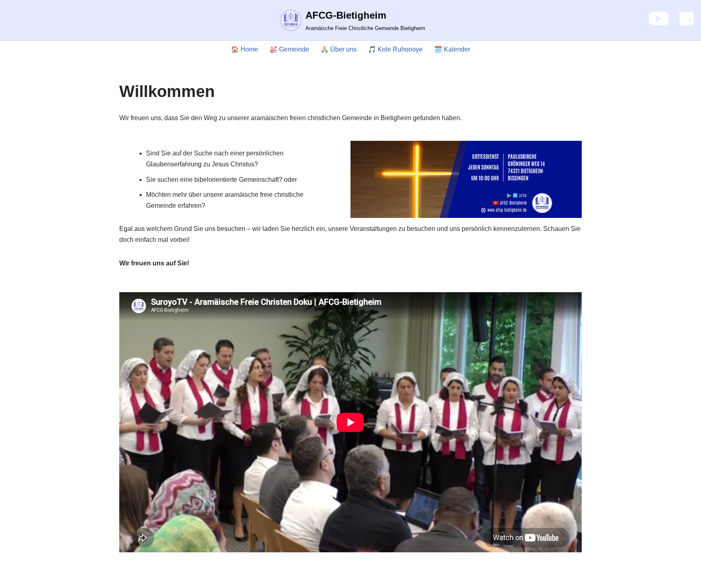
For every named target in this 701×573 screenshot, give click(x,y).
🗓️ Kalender (452, 49)
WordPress (201, 562)
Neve (127, 562)
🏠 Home (244, 49)
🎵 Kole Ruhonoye (395, 49)
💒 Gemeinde (289, 49)
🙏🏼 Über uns (338, 49)
